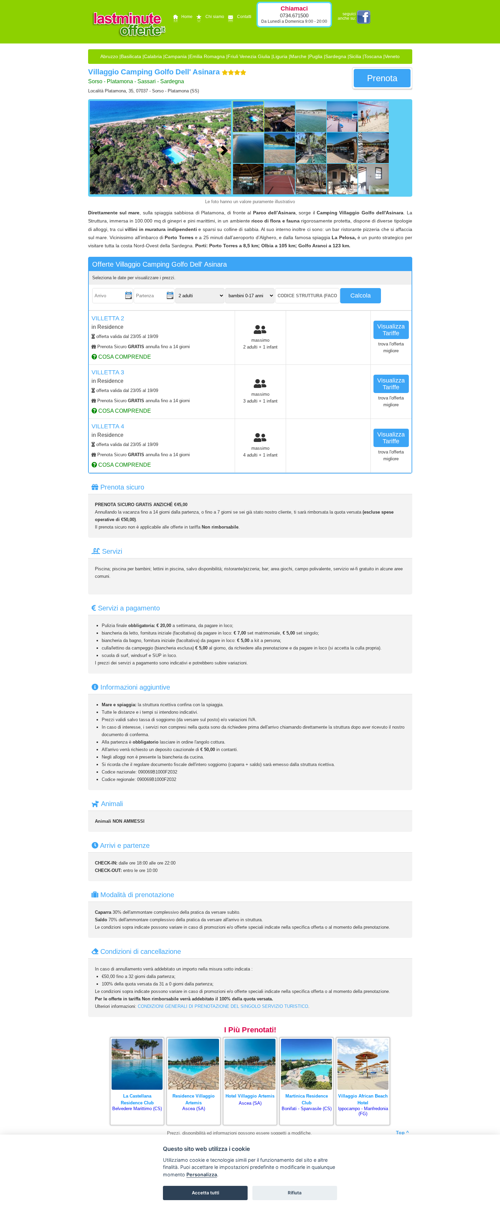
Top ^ (402, 1132)
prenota (382, 78)
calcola (360, 295)
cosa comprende (124, 357)
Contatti (244, 16)
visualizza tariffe (391, 330)
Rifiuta (295, 1192)
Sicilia (355, 56)
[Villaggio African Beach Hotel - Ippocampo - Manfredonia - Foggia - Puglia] (363, 1039)
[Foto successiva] (226, 149)
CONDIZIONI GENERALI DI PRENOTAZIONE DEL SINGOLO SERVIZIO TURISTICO (223, 1006)
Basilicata (131, 56)
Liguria (280, 56)
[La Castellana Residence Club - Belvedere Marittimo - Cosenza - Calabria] (137, 1039)
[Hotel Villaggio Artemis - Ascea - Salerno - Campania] (250, 1039)
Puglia (315, 56)
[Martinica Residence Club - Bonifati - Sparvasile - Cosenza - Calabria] (306, 1039)
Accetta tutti (205, 1192)
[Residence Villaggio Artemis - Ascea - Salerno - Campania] (193, 1039)
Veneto (392, 56)
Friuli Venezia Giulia (249, 56)
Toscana (373, 56)
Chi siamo (214, 16)
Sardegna (335, 56)
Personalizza (201, 1174)
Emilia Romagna (207, 56)
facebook (363, 17)
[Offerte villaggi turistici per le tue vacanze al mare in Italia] (129, 42)
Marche (298, 56)
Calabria (153, 56)
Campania (176, 56)
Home (187, 16)
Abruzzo (109, 56)
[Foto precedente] (98, 149)
